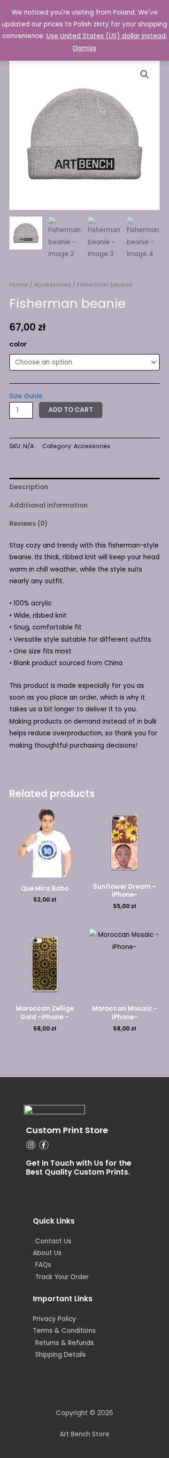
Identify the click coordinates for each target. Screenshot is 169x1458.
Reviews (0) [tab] (28, 523)
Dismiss (84, 48)
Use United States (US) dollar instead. (106, 36)
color (18, 344)
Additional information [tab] (48, 505)
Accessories (52, 285)
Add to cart (70, 409)
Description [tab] (28, 487)
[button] (144, 74)
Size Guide (26, 396)
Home (18, 285)
